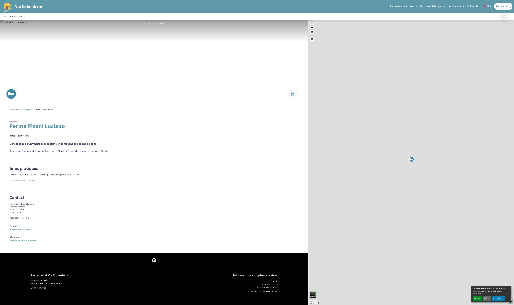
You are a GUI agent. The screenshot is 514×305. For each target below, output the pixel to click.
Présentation (10, 16)
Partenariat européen (402, 6)
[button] (312, 32)
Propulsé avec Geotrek (267, 287)
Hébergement (27, 109)
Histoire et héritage (431, 6)
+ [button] (312, 23)
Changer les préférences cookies (263, 291)
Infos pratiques (26, 16)
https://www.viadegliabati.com (24, 180)
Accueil (16, 109)
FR (487, 6)
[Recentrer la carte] (312, 39)
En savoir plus (498, 298)
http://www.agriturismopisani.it (24, 239)
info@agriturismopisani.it (21, 229)
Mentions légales (270, 284)
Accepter (477, 298)
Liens (275, 280)
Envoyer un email (38, 287)
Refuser (486, 298)
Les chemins (454, 6)
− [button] (312, 27)
